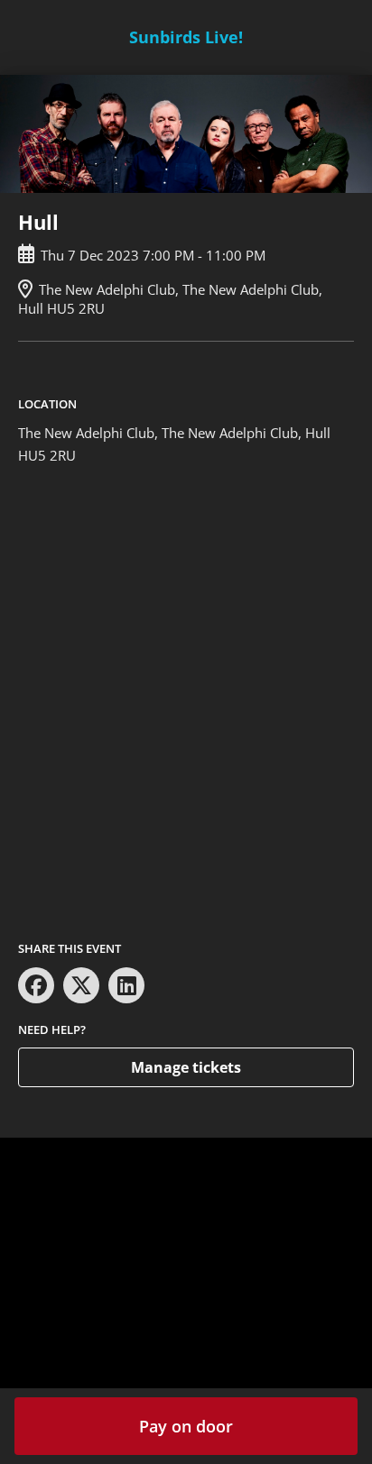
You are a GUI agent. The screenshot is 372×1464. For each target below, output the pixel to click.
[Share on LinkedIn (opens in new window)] (126, 985)
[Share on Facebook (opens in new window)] (36, 985)
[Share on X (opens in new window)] (81, 985)
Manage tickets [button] (186, 1067)
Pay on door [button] (186, 1426)
